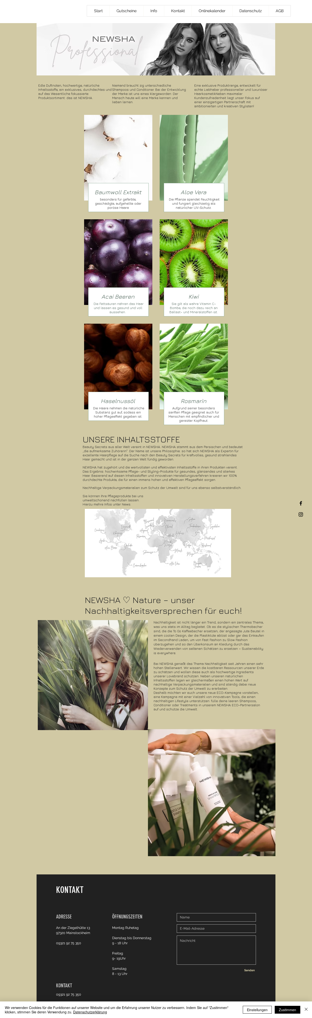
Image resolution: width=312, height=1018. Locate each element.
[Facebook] (301, 503)
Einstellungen (257, 1009)
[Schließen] (306, 1009)
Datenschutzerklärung (90, 1011)
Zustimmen (287, 1009)
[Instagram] (301, 514)
